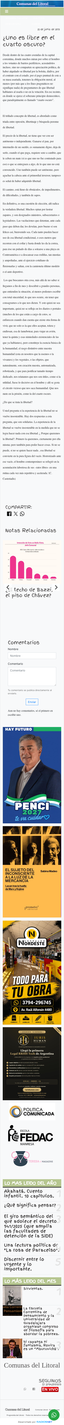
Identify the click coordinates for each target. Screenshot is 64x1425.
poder (36, 24)
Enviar (32, 702)
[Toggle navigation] (6, 11)
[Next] (56, 587)
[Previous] (8, 587)
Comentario (15, 663)
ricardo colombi (16, 18)
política (39, 18)
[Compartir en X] (15, 515)
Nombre (13, 649)
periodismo (13, 24)
